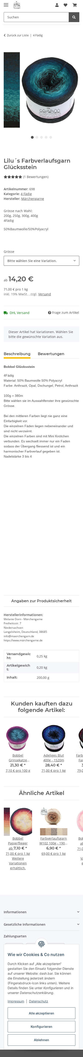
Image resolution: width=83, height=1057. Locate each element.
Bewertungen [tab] (51, 354)
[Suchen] (74, 17)
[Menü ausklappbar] (6, 3)
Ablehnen (41, 1040)
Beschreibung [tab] (17, 354)
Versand (44, 294)
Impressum (16, 1001)
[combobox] (41, 261)
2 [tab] (37, 137)
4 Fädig (26, 194)
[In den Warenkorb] (7, 49)
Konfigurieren (41, 1026)
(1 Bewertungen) (35, 177)
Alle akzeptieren (41, 1013)
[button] (57, 5)
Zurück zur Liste (18, 35)
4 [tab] (46, 137)
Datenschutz (38, 1001)
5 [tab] (50, 137)
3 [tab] (41, 137)
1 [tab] (32, 137)
